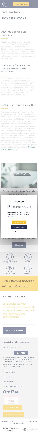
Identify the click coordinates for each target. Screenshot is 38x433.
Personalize (19, 232)
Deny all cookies (19, 227)
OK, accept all (19, 222)
